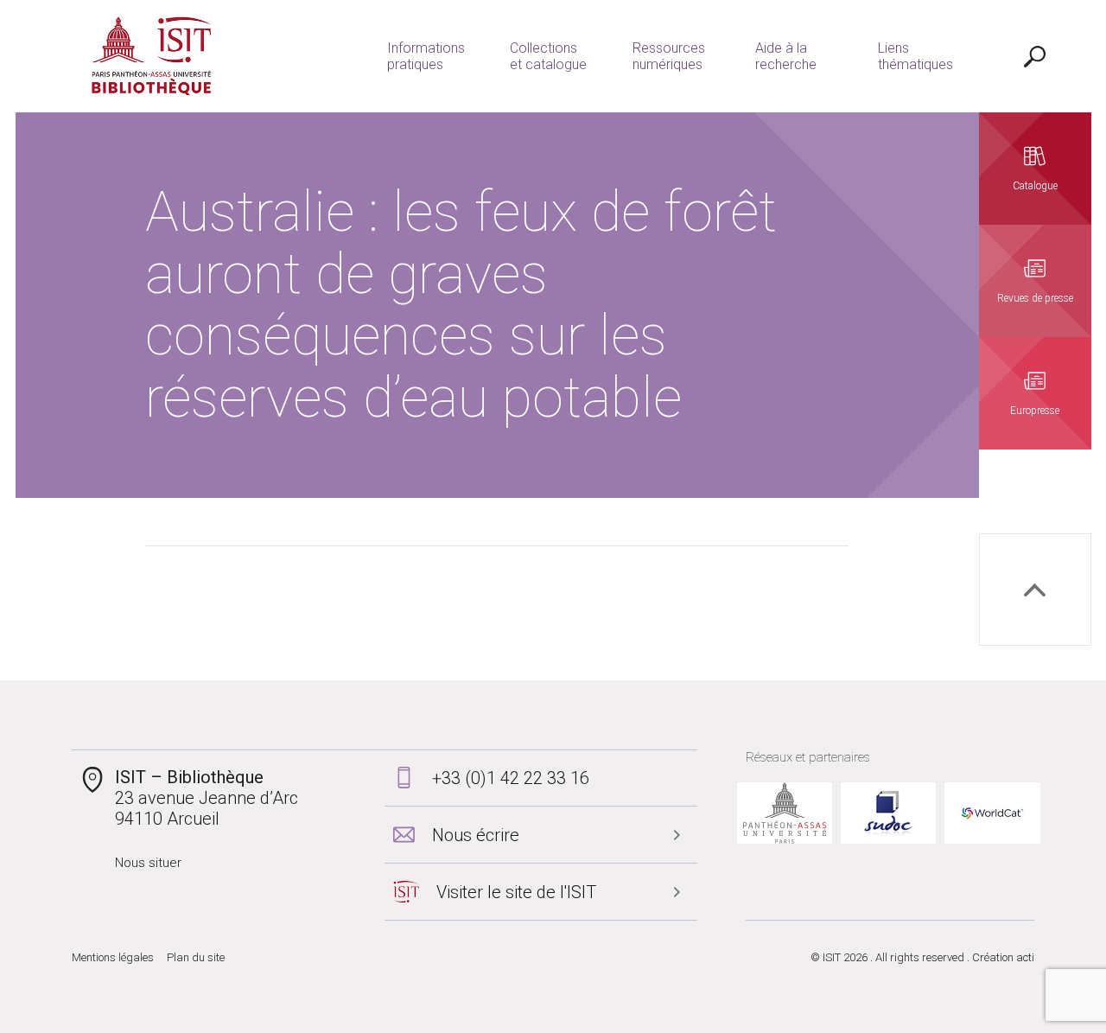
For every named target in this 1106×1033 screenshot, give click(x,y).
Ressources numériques (668, 56)
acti (1025, 957)
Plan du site (196, 957)
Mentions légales (113, 957)
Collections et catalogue (548, 56)
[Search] (1035, 56)
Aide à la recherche (786, 56)
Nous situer (148, 862)
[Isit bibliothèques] (151, 56)
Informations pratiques (426, 56)
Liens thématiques (915, 56)
